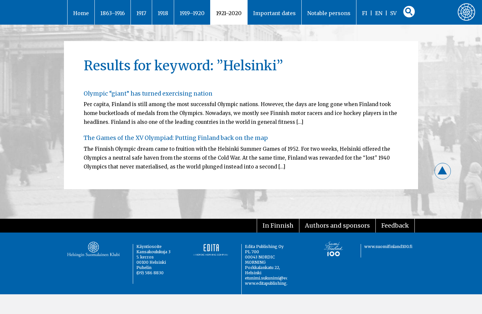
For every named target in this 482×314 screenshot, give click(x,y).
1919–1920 (192, 13)
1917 (141, 13)
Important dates (274, 13)
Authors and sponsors (337, 225)
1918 (163, 13)
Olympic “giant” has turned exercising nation (148, 93)
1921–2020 (229, 13)
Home (81, 13)
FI (364, 13)
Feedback (395, 225)
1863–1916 (112, 13)
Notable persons (329, 13)
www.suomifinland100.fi (388, 246)
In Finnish (278, 225)
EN (378, 13)
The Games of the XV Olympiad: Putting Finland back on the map (176, 138)
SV (393, 13)
